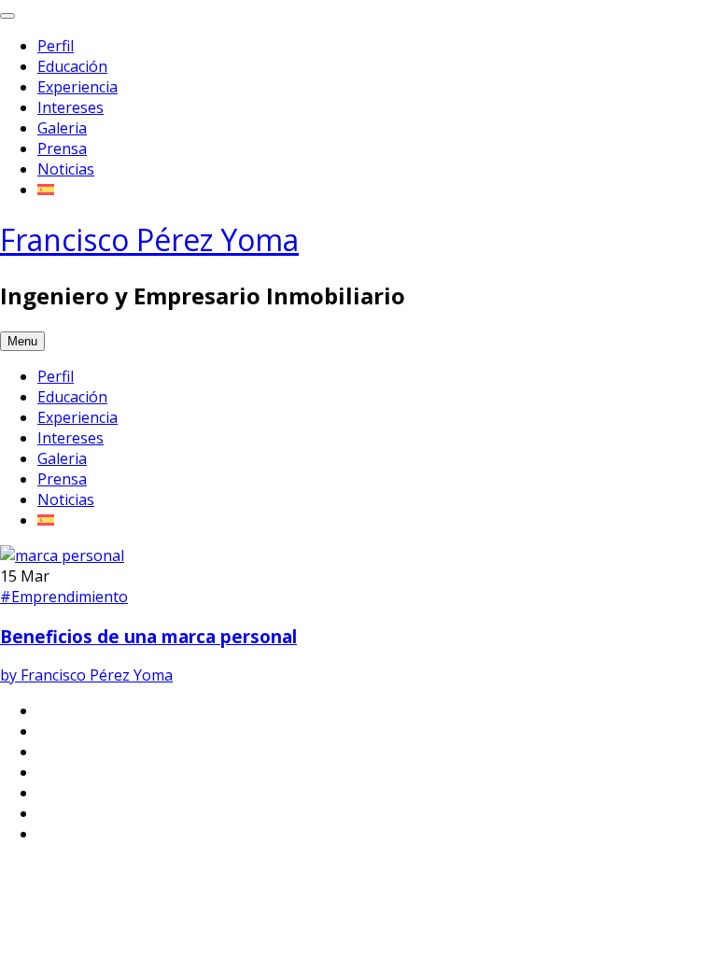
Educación (72, 66)
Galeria (62, 128)
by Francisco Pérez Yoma (86, 675)
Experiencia (77, 87)
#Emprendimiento (64, 596)
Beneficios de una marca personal (148, 636)
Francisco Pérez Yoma (149, 239)
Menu (22, 341)
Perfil (55, 45)
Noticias (65, 169)
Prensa (62, 148)
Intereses (70, 107)
